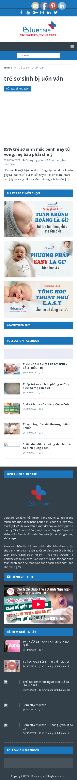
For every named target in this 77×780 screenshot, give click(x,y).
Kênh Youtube (23, 577)
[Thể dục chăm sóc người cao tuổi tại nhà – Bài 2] (12, 686)
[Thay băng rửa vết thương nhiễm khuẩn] (12, 428)
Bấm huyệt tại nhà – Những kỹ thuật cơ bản (48, 726)
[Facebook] (21, 12)
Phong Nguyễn (34, 160)
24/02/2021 (31, 392)
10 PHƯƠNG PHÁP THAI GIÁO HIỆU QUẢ (46, 643)
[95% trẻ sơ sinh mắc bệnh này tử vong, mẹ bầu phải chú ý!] (38, 115)
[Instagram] (41, 12)
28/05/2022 (31, 408)
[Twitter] (55, 12)
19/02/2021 (31, 452)
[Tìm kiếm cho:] (38, 55)
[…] (67, 179)
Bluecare (36, 776)
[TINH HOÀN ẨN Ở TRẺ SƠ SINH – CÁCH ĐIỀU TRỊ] (12, 368)
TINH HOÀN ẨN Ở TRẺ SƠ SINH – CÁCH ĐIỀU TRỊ (45, 366)
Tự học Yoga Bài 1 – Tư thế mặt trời (46, 661)
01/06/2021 (13, 160)
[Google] (35, 12)
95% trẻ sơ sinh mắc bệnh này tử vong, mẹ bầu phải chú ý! (37, 152)
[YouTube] (28, 12)
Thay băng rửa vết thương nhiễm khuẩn (46, 426)
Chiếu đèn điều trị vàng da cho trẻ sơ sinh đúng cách (46, 446)
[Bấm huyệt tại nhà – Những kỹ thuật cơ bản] (12, 729)
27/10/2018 (31, 689)
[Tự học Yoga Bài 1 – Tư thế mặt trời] (12, 666)
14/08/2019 (31, 649)
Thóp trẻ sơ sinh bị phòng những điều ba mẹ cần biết (46, 386)
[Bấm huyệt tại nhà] (12, 709)
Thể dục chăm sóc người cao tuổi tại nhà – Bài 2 (46, 683)
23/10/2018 (31, 666)
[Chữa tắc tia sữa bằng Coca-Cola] (12, 408)
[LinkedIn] (48, 12)
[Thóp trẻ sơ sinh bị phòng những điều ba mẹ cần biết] (12, 388)
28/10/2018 (31, 709)
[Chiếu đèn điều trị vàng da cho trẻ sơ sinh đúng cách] (12, 448)
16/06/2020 (31, 432)
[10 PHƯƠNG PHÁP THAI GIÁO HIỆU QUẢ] (12, 646)
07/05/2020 (31, 372)
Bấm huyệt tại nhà (34, 705)
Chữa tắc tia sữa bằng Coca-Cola (46, 404)
